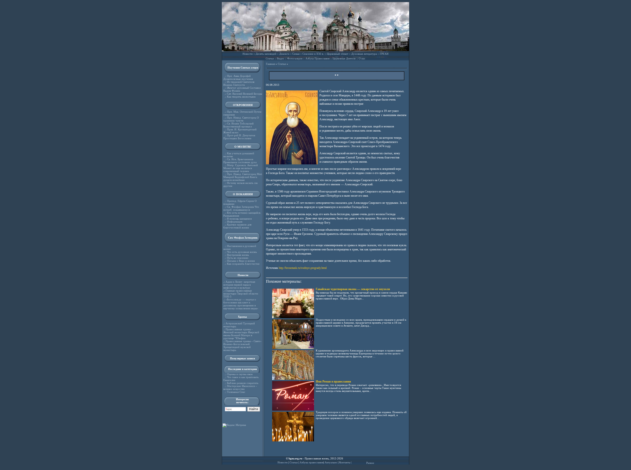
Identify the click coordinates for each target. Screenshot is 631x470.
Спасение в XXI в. (313, 53)
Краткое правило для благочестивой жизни (237, 226)
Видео (280, 58)
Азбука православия (311, 462)
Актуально (331, 462)
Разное (370, 462)
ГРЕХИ (384, 53)
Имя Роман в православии (333, 381)
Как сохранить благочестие (243, 263)
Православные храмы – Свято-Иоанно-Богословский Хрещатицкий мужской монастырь (242, 345)
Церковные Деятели (344, 58)
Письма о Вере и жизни (241, 260)
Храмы (242, 316)
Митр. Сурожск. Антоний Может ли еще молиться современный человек (240, 168)
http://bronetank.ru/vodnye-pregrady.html (303, 268)
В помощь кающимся (239, 218)
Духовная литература (364, 53)
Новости (248, 53)
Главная (270, 63)
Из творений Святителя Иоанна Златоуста (238, 83)
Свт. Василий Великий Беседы (244, 93)
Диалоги (284, 53)
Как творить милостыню (241, 96)
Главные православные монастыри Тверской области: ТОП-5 (241, 293)
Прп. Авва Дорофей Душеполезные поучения (238, 77)
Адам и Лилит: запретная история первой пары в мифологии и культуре (239, 284)
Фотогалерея (294, 58)
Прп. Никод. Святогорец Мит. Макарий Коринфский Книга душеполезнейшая (243, 177)
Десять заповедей (266, 53)
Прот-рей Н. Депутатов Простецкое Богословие (239, 137)
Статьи (270, 58)
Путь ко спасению (237, 257)
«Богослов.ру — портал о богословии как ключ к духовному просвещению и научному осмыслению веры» (240, 304)
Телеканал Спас (236, 391)
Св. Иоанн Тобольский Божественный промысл (238, 125)
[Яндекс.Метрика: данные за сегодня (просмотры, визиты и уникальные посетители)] (234, 425)
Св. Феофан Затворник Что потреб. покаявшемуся (241, 208)
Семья (295, 53)
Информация (234, 221)
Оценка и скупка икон (240, 374)
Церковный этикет (337, 53)
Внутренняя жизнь (238, 254)
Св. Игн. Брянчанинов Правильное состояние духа (240, 161)
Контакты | (345, 462)
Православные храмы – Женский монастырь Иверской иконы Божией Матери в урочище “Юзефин (241, 334)
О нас (362, 58)
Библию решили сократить (242, 383)
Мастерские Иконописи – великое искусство (240, 387)
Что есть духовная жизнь (242, 251)
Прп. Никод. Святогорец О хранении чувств (241, 119)
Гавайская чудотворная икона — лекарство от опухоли (353, 289)
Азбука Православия (317, 58)
